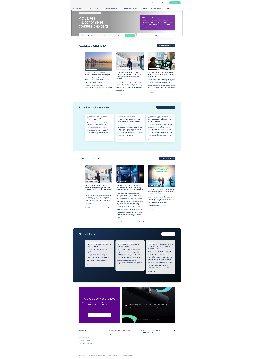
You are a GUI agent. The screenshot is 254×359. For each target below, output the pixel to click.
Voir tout (83, 35)
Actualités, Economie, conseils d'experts (119, 330)
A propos (111, 334)
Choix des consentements (128, 355)
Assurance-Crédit (82, 334)
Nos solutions (130, 35)
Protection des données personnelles (97, 355)
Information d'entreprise (84, 337)
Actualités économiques (93, 35)
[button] (77, 8)
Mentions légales (82, 355)
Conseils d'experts (119, 35)
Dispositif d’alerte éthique (114, 355)
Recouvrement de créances (84, 340)
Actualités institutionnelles (107, 35)
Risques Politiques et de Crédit (85, 343)
